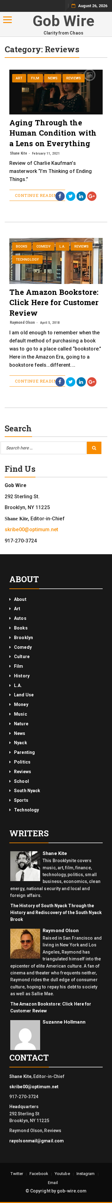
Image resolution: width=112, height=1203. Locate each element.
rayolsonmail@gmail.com (36, 1140)
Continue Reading (37, 195)
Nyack (20, 742)
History (22, 675)
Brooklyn (23, 637)
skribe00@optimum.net (31, 529)
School (21, 781)
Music (20, 714)
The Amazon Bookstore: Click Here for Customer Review (54, 302)
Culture (22, 656)
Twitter (17, 1173)
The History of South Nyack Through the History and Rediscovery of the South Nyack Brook (56, 912)
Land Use (24, 694)
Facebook (39, 1173)
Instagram (86, 1173)
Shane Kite (18, 153)
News (53, 78)
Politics (22, 761)
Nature (21, 723)
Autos (20, 618)
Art (19, 78)
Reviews (73, 78)
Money (21, 704)
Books (22, 246)
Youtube (62, 1173)
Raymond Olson (22, 322)
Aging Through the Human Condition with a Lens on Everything (52, 133)
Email (53, 1182)
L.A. (62, 246)
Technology (27, 260)
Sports (21, 800)
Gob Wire (64, 21)
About (20, 599)
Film (35, 78)
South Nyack (27, 790)
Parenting (24, 752)
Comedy (43, 246)
